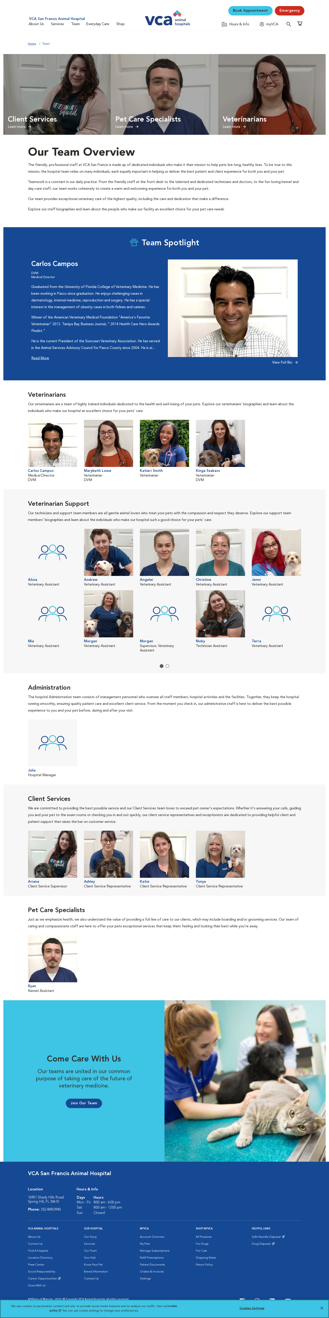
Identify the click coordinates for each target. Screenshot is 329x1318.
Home (32, 43)
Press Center (36, 1264)
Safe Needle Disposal (267, 1237)
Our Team (90, 1250)
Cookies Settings (251, 1308)
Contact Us (35, 1243)
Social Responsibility (41, 1271)
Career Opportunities (43, 1279)
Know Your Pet (93, 1264)
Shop (120, 24)
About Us (36, 24)
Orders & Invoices (152, 1271)
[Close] (322, 1308)
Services (57, 24)
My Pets (145, 1243)
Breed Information (96, 1271)
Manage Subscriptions (154, 1250)
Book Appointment (250, 11)
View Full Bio (282, 362)
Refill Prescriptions (152, 1257)
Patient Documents (152, 1264)
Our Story (90, 1236)
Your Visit (90, 1257)
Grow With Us (36, 1285)
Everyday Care (97, 24)
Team (75, 24)
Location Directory (40, 1257)
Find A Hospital (38, 1250)
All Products (204, 1236)
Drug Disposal (263, 1244)
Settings (145, 1278)
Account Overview (152, 1236)
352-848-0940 (51, 1209)
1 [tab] (161, 666)
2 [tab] (167, 666)
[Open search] (289, 24)
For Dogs (202, 1243)
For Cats (201, 1250)
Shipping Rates (206, 1257)
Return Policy (204, 1264)
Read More (40, 358)
